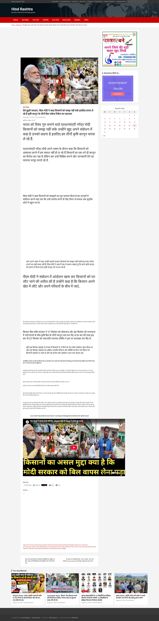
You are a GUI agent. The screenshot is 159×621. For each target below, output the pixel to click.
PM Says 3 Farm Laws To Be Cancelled (76, 546)
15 (129, 122)
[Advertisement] (59, 44)
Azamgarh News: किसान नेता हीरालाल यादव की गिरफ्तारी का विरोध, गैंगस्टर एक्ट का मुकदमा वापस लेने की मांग (62, 598)
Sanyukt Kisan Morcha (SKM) (57, 548)
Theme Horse (53, 618)
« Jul (103, 136)
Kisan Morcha (52, 545)
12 (114, 122)
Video (86, 20)
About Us (82, 1)
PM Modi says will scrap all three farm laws (52, 546)
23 (134, 125)
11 (110, 122)
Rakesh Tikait (92, 546)
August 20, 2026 (120, 600)
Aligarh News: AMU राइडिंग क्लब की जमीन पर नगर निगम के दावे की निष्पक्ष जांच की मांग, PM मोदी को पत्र (27, 598)
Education (66, 20)
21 (124, 125)
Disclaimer (90, 1)
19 (114, 125)
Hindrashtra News (65, 1)
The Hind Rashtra (40, 117)
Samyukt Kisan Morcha (42, 548)
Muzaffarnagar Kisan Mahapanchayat (67, 545)
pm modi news (83, 545)
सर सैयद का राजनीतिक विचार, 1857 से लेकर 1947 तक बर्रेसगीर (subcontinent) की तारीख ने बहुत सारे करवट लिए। (78, 560)
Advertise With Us (121, 1)
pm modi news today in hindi (31, 546)
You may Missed (19, 571)
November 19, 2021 (28, 117)
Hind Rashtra (55, 1)
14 (124, 122)
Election (55, 20)
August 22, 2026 (52, 602)
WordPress (74, 618)
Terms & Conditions (109, 1)
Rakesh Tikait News (29, 548)
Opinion (45, 20)
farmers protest (34, 545)
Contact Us (75, 1)
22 (129, 125)
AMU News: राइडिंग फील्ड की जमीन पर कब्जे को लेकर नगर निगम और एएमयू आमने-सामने (130, 597)
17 (105, 125)
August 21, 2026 (86, 602)
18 (110, 125)
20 (119, 125)
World (15, 20)
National (25, 20)
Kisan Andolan (43, 545)
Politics (36, 20)
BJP (27, 545)
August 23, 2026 (17, 602)
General (77, 20)
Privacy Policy (98, 1)
